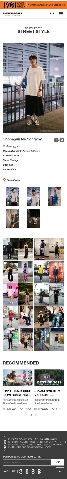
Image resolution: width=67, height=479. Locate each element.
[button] (31, 415)
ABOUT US (9, 471)
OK (58, 462)
